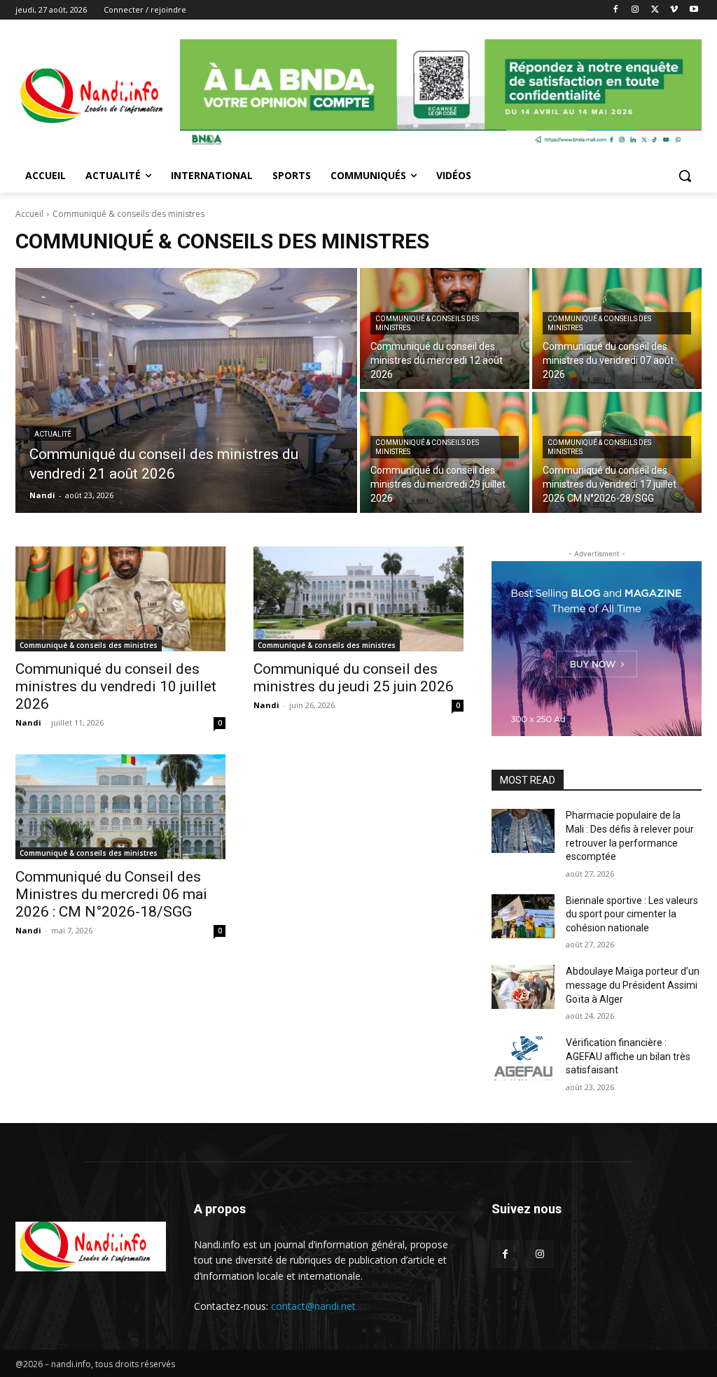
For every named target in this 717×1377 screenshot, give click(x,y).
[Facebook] (616, 10)
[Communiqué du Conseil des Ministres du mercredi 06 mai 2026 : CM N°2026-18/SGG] (120, 806)
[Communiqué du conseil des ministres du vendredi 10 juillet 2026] (120, 598)
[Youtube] (693, 10)
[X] (655, 10)
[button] (685, 175)
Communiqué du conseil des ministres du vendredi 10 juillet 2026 (115, 686)
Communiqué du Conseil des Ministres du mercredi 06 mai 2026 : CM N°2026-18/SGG (111, 894)
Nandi (28, 722)
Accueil (29, 214)
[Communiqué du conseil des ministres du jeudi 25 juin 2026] (358, 598)
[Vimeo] (674, 10)
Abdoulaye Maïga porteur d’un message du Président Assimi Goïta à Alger (632, 985)
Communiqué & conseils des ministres (427, 323)
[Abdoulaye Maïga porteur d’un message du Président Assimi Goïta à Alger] (523, 987)
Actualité (52, 434)
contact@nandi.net (313, 1306)
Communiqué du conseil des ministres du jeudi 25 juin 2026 (353, 678)
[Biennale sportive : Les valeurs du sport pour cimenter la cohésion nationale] (523, 916)
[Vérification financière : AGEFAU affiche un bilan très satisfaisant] (523, 1058)
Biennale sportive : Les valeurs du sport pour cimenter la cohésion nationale (632, 914)
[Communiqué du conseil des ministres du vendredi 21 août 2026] (186, 390)
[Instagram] (635, 10)
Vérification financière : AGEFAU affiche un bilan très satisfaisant (628, 1056)
